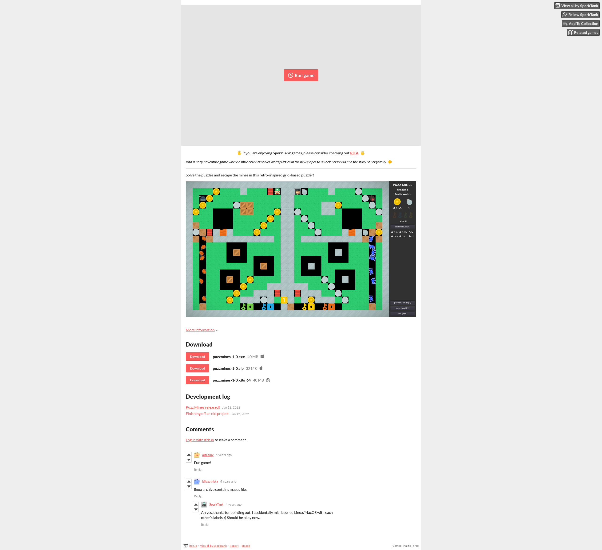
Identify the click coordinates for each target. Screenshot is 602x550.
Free (416, 545)
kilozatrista (210, 481)
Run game (304, 75)
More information (200, 330)
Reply (198, 470)
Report (234, 545)
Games (396, 545)
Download (197, 357)
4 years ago (224, 455)
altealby (208, 455)
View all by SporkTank (213, 545)
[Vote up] (188, 454)
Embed (246, 545)
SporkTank (216, 504)
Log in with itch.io (200, 439)
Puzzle (407, 545)
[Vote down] (188, 459)
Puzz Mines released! (203, 407)
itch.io (193, 545)
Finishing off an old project (207, 413)
